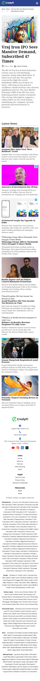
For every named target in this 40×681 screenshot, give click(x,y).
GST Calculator (30, 512)
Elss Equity (30, 664)
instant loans (31, 611)
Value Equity (7, 669)
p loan (10, 611)
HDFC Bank (7, 635)
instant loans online (10, 619)
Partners (20, 464)
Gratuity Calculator (9, 524)
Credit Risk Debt (8, 657)
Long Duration (8, 672)
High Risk (16, 669)
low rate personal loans (28, 619)
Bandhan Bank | (28, 648)
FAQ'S (20, 469)
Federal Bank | (32, 643)
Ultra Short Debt (30, 657)
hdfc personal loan (19, 621)
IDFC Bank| (11, 648)
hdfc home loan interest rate (27, 604)
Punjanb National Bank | (11, 645)
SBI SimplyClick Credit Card (21, 585)
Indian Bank (33, 633)
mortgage (6, 602)
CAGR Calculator (27, 534)
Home (4, 9)
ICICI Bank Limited (21, 633)
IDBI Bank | (19, 648)
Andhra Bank (27, 635)
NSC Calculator (16, 522)
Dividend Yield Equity (9, 667)
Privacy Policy (20, 480)
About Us (20, 461)
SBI (34, 635)
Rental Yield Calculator (23, 556)
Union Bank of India (10, 638)
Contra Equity (33, 667)
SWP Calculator (17, 512)
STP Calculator (28, 571)
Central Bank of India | (23, 640)
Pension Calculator (30, 522)
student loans (19, 611)
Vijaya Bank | (16, 650)
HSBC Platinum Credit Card (12, 583)
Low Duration (32, 672)
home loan (32, 599)
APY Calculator (19, 532)
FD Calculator (10, 510)
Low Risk (34, 669)
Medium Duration (20, 672)
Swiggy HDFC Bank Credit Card (26, 580)
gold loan (7, 621)
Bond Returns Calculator (21, 554)
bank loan (16, 614)
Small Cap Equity (20, 664)
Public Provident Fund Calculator (15, 527)
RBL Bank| (24, 645)
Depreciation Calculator (23, 519)
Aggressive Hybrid (8, 659)
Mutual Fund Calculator (18, 507)
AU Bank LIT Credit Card (17, 575)
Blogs (20, 491)
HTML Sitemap (20, 467)
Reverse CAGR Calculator (21, 568)
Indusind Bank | (20, 643)
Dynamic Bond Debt (21, 654)
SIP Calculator (33, 507)
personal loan (20, 609)
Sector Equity (23, 667)
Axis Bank (10, 633)
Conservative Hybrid (23, 659)
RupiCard (10, 580)
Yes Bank (33, 638)
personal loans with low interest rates (22, 616)
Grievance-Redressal (20, 483)
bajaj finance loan (22, 626)
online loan (7, 614)
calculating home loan (21, 597)
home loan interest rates (24, 592)
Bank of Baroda (23, 638)
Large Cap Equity (27, 662)
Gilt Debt (33, 654)
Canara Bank (17, 635)
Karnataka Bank (27, 650)
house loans (27, 602)
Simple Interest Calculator (12, 514)
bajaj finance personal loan (24, 623)
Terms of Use (20, 477)
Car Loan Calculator (19, 517)
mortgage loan (16, 602)
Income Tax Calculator (20, 502)
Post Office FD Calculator (20, 563)
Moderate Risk (25, 669)
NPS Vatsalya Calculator (22, 561)
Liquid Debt (19, 657)
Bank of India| (9, 640)
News (8, 9)
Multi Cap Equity (14, 662)
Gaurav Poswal (21, 66)
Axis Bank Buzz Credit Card (24, 588)
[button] (36, 3)
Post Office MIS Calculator (27, 524)
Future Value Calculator (19, 551)
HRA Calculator (19, 505)
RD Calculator (22, 510)
